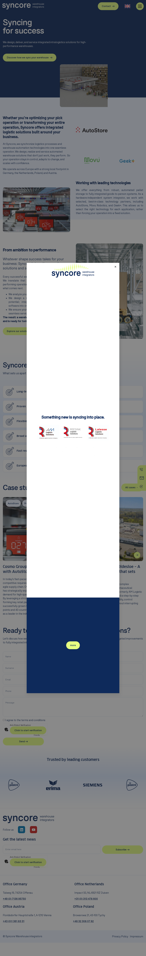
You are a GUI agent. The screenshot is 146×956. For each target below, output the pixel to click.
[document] (73, 478)
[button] (115, 267)
